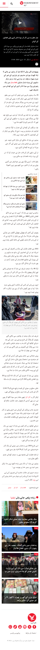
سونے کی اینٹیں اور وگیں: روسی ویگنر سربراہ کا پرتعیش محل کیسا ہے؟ (14, 205)
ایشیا (13, 498)
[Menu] (4, 3)
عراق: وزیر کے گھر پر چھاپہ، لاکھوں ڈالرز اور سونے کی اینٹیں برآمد (20, 599)
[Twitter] (29, 627)
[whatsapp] (10, 627)
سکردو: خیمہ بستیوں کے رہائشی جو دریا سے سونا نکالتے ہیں (14, 179)
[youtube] (20, 627)
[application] (20, 23)
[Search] (11, 3)
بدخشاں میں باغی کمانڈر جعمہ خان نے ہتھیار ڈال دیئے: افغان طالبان (21, 547)
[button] (20, 22)
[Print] (36, 64)
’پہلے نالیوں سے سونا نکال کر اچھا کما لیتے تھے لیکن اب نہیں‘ (14, 187)
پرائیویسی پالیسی (15, 633)
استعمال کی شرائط (31, 633)
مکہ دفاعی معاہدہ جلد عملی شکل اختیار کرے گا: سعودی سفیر (20, 521)
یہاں (34, 479)
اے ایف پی (34, 59)
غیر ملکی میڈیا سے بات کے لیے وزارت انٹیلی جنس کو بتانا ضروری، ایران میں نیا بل (21, 571)
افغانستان (14, 82)
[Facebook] (34, 627)
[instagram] (25, 627)
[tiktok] (15, 627)
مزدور (9, 488)
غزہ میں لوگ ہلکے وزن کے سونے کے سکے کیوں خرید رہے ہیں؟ (14, 196)
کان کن (27, 397)
